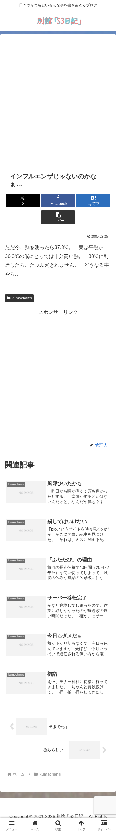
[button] (58, 217)
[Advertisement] (58, 102)
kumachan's (22, 298)
